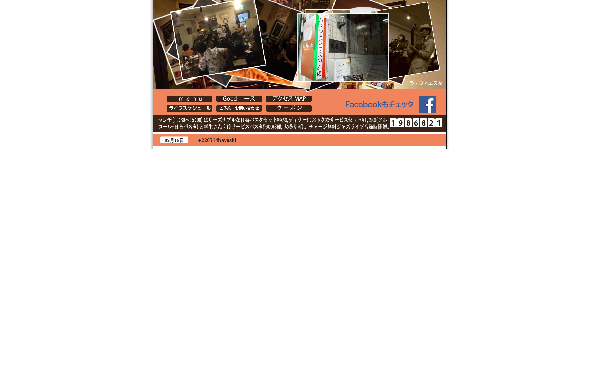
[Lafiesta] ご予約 (239, 108)
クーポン (289, 108)
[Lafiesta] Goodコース (239, 99)
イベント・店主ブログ (189, 108)
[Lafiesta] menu (189, 99)
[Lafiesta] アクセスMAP (289, 99)
